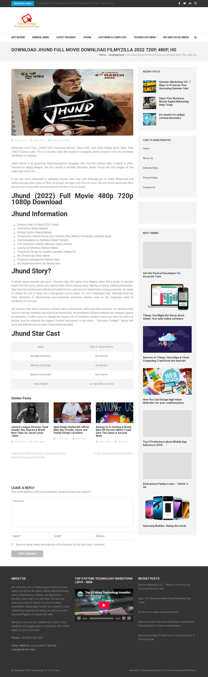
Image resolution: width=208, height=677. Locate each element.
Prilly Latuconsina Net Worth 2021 (114, 453)
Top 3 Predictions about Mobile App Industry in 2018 (165, 443)
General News (40, 37)
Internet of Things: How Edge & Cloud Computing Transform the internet (166, 359)
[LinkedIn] (190, 3)
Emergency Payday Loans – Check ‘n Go (165, 485)
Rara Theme (163, 670)
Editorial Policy (150, 167)
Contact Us (149, 187)
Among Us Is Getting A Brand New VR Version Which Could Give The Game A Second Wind (113, 431)
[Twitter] (184, 3)
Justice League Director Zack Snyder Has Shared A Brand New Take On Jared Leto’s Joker (29, 431)
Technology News (145, 37)
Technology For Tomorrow (45, 670)
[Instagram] (195, 3)
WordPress (190, 670)
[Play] (79, 618)
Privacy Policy (150, 177)
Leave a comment (61, 140)
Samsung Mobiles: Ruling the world (164, 525)
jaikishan (38, 442)
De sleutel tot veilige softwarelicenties (172, 116)
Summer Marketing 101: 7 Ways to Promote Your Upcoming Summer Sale (175, 85)
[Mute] (123, 618)
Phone (87, 37)
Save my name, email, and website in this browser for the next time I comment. (60, 544)
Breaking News (22, 3)
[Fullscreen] (129, 618)
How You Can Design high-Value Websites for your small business (163, 401)
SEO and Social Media (176, 37)
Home (146, 148)
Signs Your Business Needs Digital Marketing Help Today (174, 101)
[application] (104, 605)
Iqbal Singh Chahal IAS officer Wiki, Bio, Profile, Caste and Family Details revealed (71, 430)
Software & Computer (112, 37)
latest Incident (66, 37)
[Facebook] (179, 3)
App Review (18, 37)
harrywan (39, 140)
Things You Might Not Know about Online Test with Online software (163, 317)
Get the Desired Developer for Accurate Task (162, 275)
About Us (148, 158)
